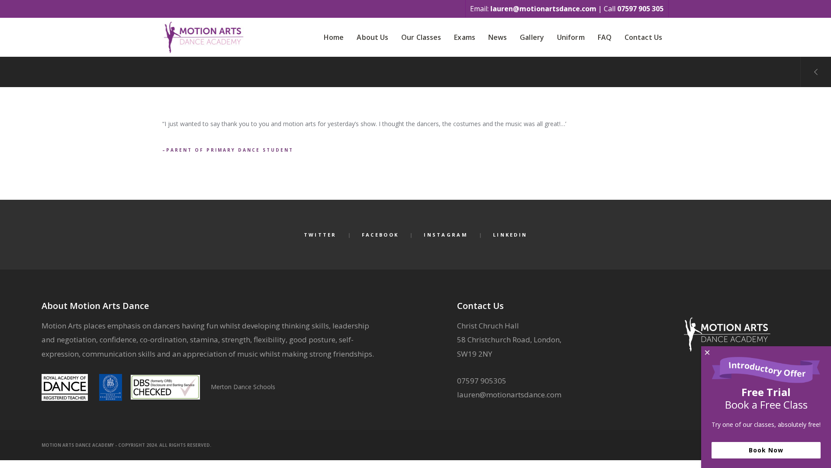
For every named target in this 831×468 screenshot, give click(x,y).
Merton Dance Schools (243, 387)
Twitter (320, 234)
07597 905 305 (640, 8)
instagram (446, 234)
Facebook (380, 234)
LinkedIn (510, 234)
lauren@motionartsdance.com (543, 8)
